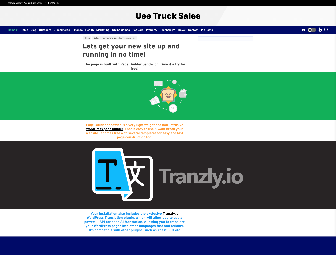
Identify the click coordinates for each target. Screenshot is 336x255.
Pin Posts (207, 30)
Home (11, 30)
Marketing (102, 30)
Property (151, 30)
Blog (33, 30)
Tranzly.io (170, 214)
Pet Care (137, 30)
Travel (181, 30)
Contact (193, 30)
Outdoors (45, 30)
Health (89, 30)
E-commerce (62, 30)
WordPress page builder (104, 129)
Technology (167, 30)
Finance (78, 30)
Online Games (121, 30)
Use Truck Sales (168, 16)
